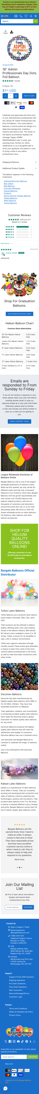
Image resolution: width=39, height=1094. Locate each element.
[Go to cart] (35, 16)
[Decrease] (5, 96)
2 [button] (19, 867)
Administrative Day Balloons (15, 181)
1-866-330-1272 (17, 936)
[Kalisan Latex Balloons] (19, 768)
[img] (6, 249)
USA (12, 946)
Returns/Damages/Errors (19, 993)
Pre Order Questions (17, 983)
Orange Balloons (10, 191)
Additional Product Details (13, 168)
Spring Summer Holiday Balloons (17, 196)
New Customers (15, 990)
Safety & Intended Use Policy (21, 1012)
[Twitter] (5, 1041)
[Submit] (35, 21)
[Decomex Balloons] (19, 676)
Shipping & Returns (10, 162)
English (8, 1064)
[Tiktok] (22, 1041)
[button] (10, 227)
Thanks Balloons (10, 198)
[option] (19, 48)
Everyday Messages (12, 188)
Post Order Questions (18, 987)
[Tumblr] (30, 1041)
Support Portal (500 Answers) (21, 977)
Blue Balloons (9, 186)
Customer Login (15, 997)
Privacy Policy (15, 1015)
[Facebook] (10, 1041)
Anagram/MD (7, 65)
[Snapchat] (34, 1041)
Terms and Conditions (18, 1008)
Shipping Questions (17, 980)
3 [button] (22, 867)
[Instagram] (14, 1041)
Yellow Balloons (10, 203)
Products (7, 193)
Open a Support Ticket (19, 421)
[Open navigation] (2, 16)
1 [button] (17, 867)
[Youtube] (18, 1041)
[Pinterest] (26, 1041)
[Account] (31, 16)
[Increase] (16, 96)
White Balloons (10, 200)
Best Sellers (8, 183)
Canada (14, 956)
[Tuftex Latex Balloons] (19, 592)
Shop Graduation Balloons (19, 314)
